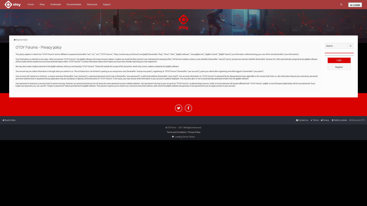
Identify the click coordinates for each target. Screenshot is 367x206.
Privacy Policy (194, 132)
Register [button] (339, 67)
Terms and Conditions (177, 132)
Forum (31, 4)
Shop (42, 4)
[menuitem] (341, 4)
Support (107, 4)
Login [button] (339, 60)
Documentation (74, 4)
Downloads (55, 4)
